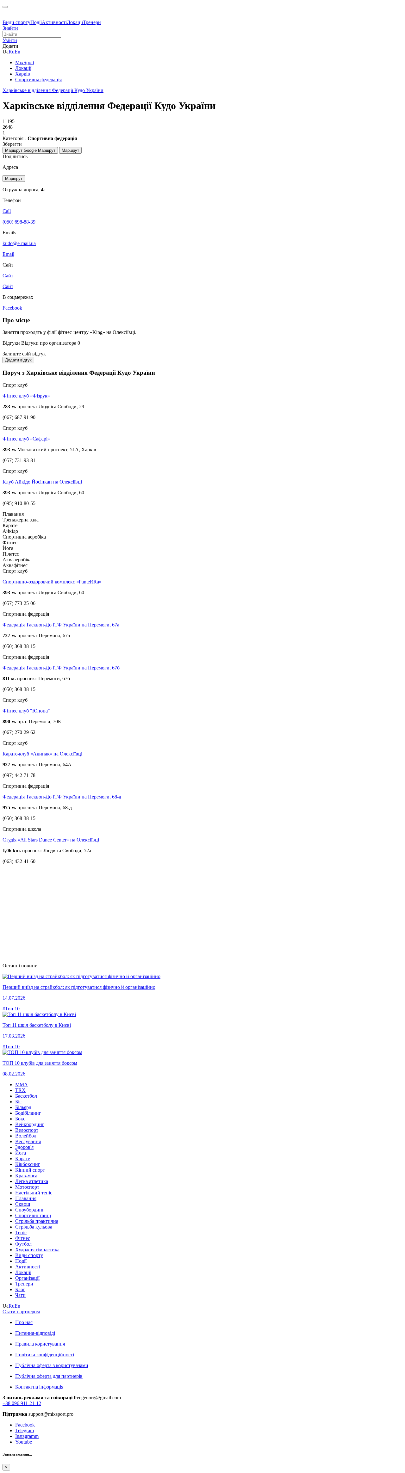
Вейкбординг (29, 1124)
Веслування (28, 1141)
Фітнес (22, 1238)
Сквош (22, 1204)
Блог (20, 1289)
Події (36, 22)
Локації (75, 22)
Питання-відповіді (35, 1333)
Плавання (25, 1198)
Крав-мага (26, 1175)
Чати (20, 1295)
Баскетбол (26, 1096)
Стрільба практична (36, 1221)
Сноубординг (29, 1209)
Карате (22, 1158)
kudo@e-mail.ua (19, 243)
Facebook (25, 1424)
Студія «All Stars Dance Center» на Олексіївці (51, 839)
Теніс (21, 1232)
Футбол (23, 1244)
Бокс (20, 1118)
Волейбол (25, 1135)
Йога (20, 1153)
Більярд (23, 1107)
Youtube (23, 1442)
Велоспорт (26, 1130)
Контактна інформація (39, 1387)
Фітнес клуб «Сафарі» (26, 438)
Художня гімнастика (37, 1249)
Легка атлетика (31, 1181)
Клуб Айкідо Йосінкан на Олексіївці (42, 481)
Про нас (24, 1322)
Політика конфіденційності (44, 1354)
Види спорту (16, 22)
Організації (27, 1278)
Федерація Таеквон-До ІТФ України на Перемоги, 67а (61, 624)
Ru (12, 51)
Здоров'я (24, 1147)
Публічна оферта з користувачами (51, 1365)
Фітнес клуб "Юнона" (26, 710)
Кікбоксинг (27, 1164)
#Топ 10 (11, 1008)
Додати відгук (18, 360)
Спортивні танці (33, 1215)
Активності (54, 22)
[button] (10, 40)
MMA (21, 1084)
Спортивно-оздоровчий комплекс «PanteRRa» (52, 581)
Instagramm (27, 1436)
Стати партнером (21, 1311)
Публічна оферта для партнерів (49, 1376)
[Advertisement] (192, 913)
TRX (20, 1090)
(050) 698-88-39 (19, 222)
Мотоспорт (27, 1187)
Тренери (92, 22)
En (17, 51)
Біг (18, 1101)
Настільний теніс (33, 1192)
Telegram (24, 1430)
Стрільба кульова (33, 1227)
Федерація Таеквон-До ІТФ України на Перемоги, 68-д (62, 796)
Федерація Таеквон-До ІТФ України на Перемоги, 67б (61, 667)
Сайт (8, 286)
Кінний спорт (30, 1170)
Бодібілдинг (28, 1113)
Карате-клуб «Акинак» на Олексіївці (42, 753)
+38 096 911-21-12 (22, 1403)
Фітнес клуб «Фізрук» (26, 395)
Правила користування (40, 1344)
